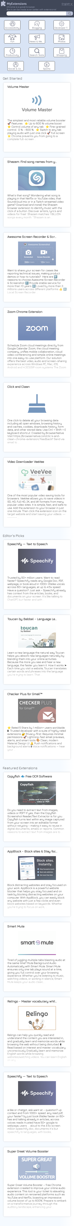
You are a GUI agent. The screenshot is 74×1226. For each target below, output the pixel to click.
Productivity (12, 55)
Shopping (61, 55)
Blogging (37, 27)
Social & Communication (16, 68)
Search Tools (37, 55)
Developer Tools (62, 27)
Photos (61, 41)
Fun (12, 41)
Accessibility (12, 27)
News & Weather (37, 41)
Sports (46, 68)
